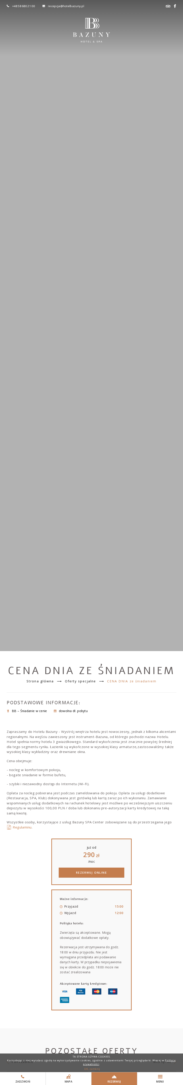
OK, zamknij (92, 1068)
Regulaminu (22, 827)
